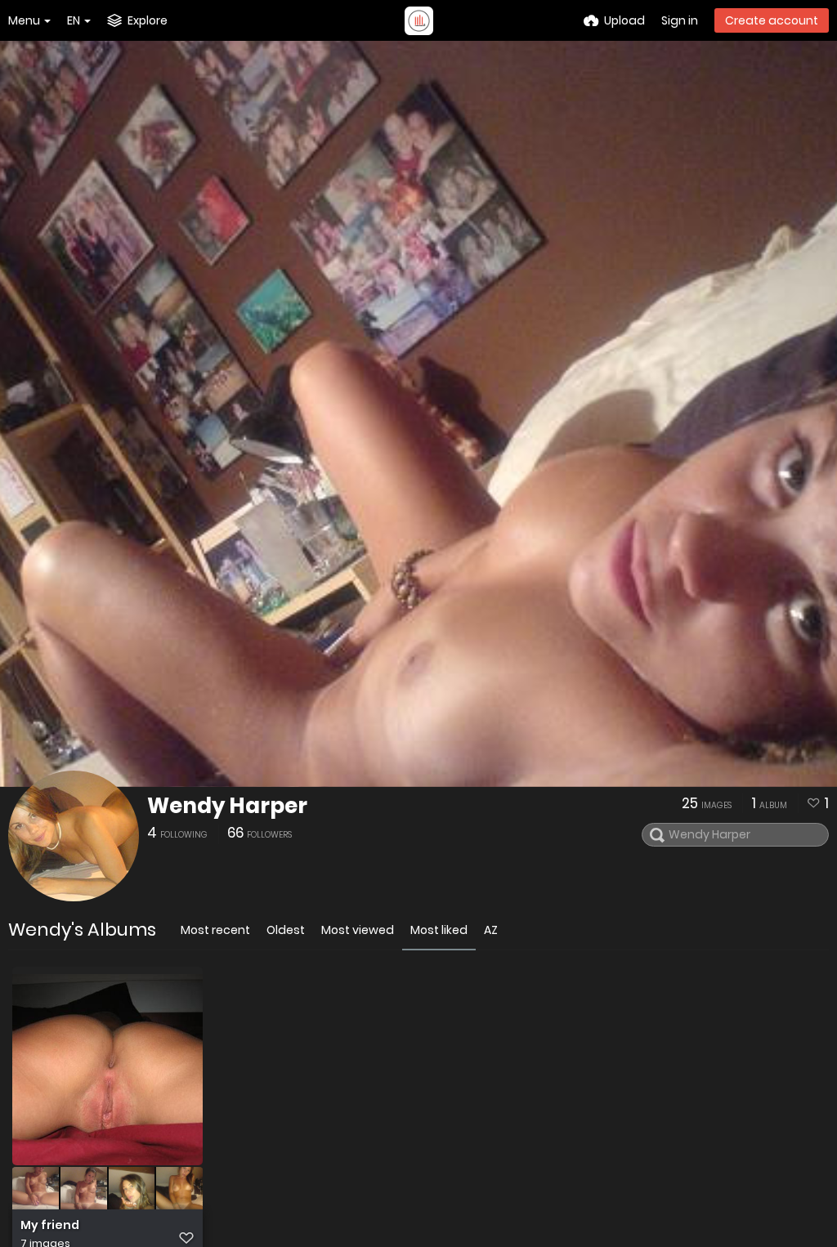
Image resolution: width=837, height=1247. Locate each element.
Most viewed (357, 930)
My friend (49, 1225)
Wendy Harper (227, 805)
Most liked (439, 930)
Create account (771, 20)
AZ (491, 930)
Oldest (285, 930)
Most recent (215, 930)
